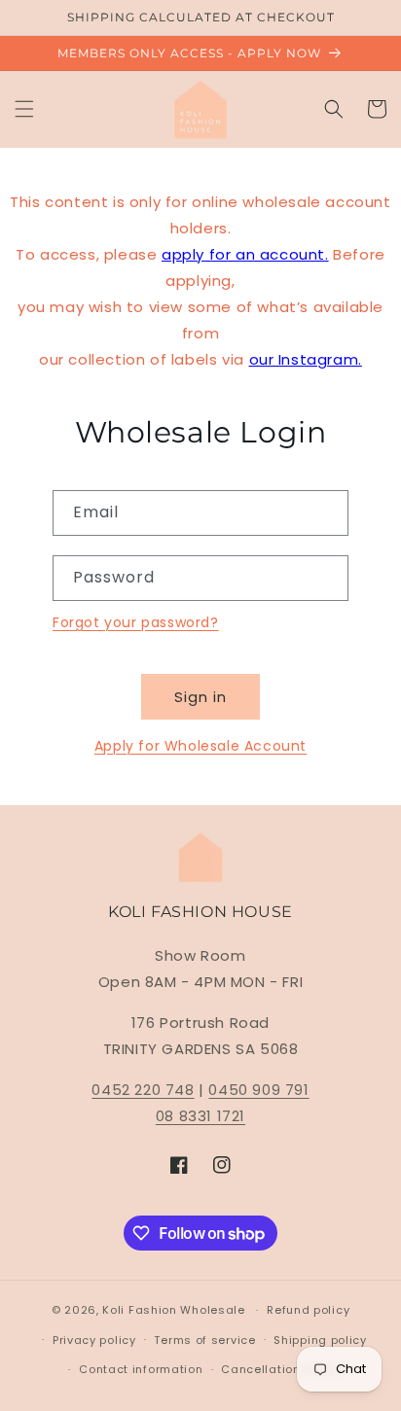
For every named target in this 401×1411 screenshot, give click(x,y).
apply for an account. (245, 254)
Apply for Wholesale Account (200, 746)
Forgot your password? (136, 622)
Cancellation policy (280, 1369)
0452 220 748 (142, 1089)
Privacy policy (94, 1340)
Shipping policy (320, 1340)
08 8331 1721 (200, 1116)
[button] (24, 109)
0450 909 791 (258, 1089)
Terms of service (204, 1340)
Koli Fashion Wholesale (173, 1310)
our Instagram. (305, 359)
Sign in (200, 697)
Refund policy (308, 1310)
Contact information (140, 1369)
